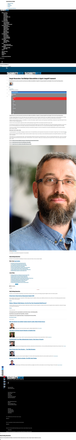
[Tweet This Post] (39, 92)
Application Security (7, 26)
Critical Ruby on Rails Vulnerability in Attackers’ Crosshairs (19, 280)
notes (65, 131)
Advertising (9, 408)
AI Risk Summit (10, 395)
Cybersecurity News (10, 3)
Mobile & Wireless (6, 31)
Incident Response (6, 23)
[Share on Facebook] (39, 91)
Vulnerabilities (6, 20)
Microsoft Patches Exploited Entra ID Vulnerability (18, 266)
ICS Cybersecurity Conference (12, 8)
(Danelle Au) (49, 337)
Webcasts (9, 4)
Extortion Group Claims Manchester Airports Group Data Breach (19, 282)
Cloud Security (6, 27)
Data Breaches (6, 15)
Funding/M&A (4, 46)
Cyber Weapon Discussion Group (12, 401)
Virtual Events (10, 5)
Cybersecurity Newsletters (11, 397)
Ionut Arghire (11, 88)
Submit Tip (7, 418)
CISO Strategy (4, 39)
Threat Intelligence (6, 22)
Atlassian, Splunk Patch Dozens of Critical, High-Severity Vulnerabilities (21, 269)
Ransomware (5, 19)
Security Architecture (5, 25)
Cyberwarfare (6, 13)
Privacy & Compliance (7, 37)
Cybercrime (5, 14)
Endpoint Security (6, 28)
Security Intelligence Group (11, 403)
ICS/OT (3, 43)
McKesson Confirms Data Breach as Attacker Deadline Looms (19, 277)
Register (10, 300)
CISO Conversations (6, 41)
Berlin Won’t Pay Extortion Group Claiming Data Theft (18, 263)
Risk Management (4, 33)
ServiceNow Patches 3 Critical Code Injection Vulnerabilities (19, 276)
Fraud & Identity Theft (7, 16)
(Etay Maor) (40, 328)
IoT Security (5, 30)
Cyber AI (3, 49)
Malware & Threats (4, 12)
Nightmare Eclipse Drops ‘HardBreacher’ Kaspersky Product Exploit (20, 275)
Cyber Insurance (6, 34)
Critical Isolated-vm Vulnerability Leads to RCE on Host (18, 264)
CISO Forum (5, 42)
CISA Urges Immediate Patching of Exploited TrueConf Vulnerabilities (20, 267)
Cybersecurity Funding (7, 47)
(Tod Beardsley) (55, 356)
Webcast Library (10, 393)
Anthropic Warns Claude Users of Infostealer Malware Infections (20, 279)
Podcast (9, 6)
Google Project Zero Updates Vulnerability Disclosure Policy (21, 143)
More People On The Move (12, 317)
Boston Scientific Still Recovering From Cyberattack (18, 281)
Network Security (6, 32)
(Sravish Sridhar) (59, 364)
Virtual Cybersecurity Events (11, 392)
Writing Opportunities (11, 410)
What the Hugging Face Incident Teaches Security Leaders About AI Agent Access (22, 278)
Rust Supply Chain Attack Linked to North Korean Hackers (19, 265)
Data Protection (6, 35)
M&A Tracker (5, 48)
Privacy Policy (10, 412)
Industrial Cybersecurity (7, 44)
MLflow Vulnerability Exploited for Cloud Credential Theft (19, 270)
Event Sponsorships (10, 409)
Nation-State (5, 17)
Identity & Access (6, 29)
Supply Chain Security (7, 38)
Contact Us (7, 424)
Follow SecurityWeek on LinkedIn (12, 404)
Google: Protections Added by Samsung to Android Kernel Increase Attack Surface (25, 140)
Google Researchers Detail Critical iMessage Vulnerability (21, 142)
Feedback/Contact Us (11, 411)
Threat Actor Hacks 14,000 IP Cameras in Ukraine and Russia (19, 268)
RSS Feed (9, 402)
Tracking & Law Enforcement (8, 24)
